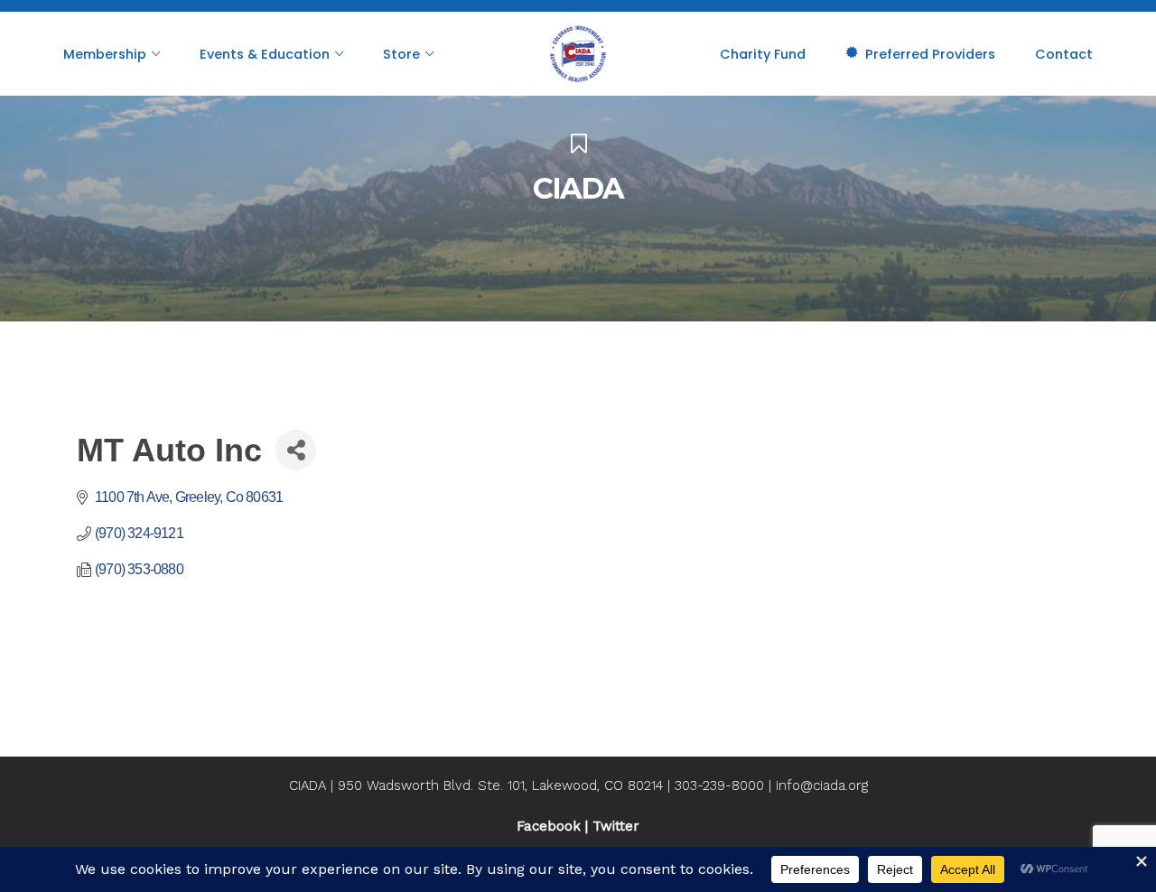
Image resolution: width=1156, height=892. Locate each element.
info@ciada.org (822, 785)
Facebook (549, 826)
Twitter (615, 826)
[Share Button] (295, 450)
